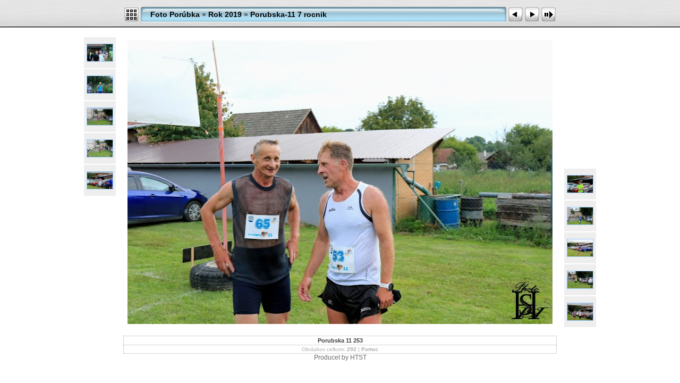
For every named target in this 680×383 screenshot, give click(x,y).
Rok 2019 (225, 14)
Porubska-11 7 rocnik (288, 14)
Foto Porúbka (175, 14)
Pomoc (369, 349)
